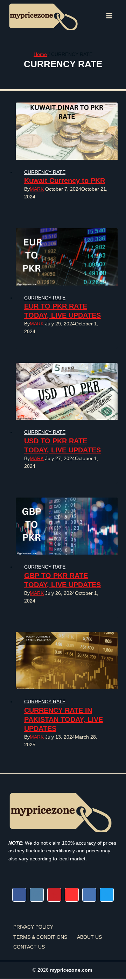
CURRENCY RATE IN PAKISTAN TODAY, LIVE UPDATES (63, 719)
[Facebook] (19, 895)
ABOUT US (89, 937)
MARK (37, 189)
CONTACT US (29, 947)
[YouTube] (72, 895)
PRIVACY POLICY (33, 927)
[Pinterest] (54, 895)
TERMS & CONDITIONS (40, 937)
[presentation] (67, 131)
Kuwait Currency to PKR (64, 180)
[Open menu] (109, 15)
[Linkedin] (89, 895)
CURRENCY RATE (44, 172)
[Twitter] (107, 895)
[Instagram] (37, 895)
